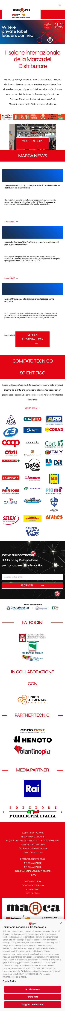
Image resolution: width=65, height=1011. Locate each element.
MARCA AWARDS (32, 863)
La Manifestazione (33, 832)
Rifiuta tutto (32, 997)
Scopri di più (31, 408)
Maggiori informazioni (32, 1004)
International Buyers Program (33, 871)
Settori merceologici (32, 859)
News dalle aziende (32, 836)
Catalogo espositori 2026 (33, 848)
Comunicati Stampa (33, 885)
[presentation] (3, 812)
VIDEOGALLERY (32, 141)
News (33, 875)
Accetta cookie (32, 989)
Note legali (33, 893)
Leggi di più (10, 221)
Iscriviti (27, 585)
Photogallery (33, 881)
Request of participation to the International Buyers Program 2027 (33, 842)
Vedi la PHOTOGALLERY (32, 337)
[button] (61, 922)
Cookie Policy (9, 981)
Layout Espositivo (33, 852)
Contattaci (32, 889)
